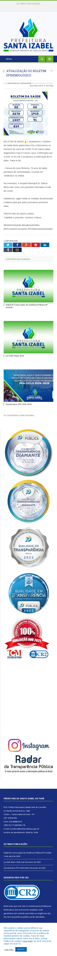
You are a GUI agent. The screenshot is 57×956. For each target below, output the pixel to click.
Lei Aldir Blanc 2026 (28, 6)
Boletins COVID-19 (37, 86)
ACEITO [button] (21, 949)
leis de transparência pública (16, 917)
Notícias (49, 86)
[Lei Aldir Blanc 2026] (28, 337)
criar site (21, 906)
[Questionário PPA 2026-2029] (28, 385)
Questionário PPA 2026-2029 (19, 404)
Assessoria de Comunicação (19, 83)
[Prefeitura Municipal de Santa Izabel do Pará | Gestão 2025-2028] (28, 34)
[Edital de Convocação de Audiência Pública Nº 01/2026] (28, 286)
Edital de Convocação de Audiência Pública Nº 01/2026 (27, 852)
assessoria (24, 909)
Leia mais (27, 941)
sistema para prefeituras (39, 906)
